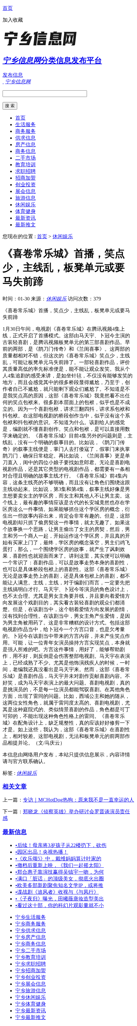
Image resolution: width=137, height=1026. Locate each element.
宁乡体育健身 (30, 1004)
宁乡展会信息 (30, 984)
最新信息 (15, 832)
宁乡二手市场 (30, 950)
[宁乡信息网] (42, 46)
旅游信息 (25, 198)
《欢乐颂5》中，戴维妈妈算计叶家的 (58, 858)
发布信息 (13, 75)
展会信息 (25, 191)
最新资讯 (25, 218)
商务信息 (25, 151)
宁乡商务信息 (30, 944)
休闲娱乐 (25, 204)
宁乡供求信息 (30, 930)
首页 (8, 8)
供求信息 (25, 138)
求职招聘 (25, 171)
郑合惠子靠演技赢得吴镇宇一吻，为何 (59, 872)
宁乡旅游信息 (30, 990)
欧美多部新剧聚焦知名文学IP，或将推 (59, 885)
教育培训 (25, 164)
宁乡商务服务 (30, 923)
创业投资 (25, 184)
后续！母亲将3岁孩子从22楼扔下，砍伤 (60, 845)
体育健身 (25, 211)
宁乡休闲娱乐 (30, 997)
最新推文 (25, 224)
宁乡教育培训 (30, 957)
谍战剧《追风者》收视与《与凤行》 (57, 892)
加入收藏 (13, 20)
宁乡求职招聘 (30, 964)
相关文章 (15, 786)
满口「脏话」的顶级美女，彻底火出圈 (59, 878)
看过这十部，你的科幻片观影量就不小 (59, 905)
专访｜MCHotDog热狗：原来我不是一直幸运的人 (78, 799)
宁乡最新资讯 (30, 1010)
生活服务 (25, 124)
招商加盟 (25, 178)
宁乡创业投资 (30, 977)
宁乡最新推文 (30, 1017)
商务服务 (25, 131)
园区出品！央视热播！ (41, 852)
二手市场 (25, 158)
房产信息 (25, 144)
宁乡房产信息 (30, 937)
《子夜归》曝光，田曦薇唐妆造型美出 (59, 898)
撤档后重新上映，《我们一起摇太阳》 (59, 865)
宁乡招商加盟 (30, 970)
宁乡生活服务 (30, 917)
